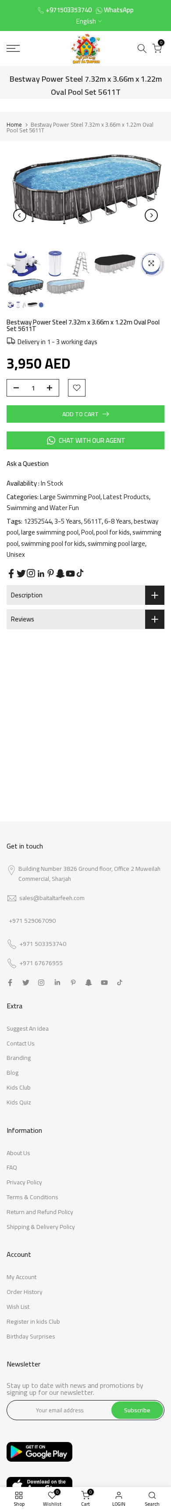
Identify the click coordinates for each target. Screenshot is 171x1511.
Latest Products (126, 496)
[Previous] (19, 215)
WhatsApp (119, 9)
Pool (87, 532)
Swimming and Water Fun (43, 507)
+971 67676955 (41, 963)
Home (14, 124)
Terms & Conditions (32, 1197)
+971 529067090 (32, 920)
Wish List (18, 1306)
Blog (12, 1072)
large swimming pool (49, 532)
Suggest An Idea (28, 1028)
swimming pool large (116, 543)
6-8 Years (117, 521)
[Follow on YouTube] (70, 573)
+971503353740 (69, 9)
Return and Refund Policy (40, 1212)
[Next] (151, 215)
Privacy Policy (24, 1182)
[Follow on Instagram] (31, 573)
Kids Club (19, 1087)
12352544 (38, 521)
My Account (21, 1277)
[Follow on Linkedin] (41, 574)
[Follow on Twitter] (21, 573)
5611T (93, 521)
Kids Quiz (19, 1102)
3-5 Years (67, 521)
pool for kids (113, 532)
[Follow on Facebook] (11, 573)
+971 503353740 (42, 944)
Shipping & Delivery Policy (41, 1226)
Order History (25, 1291)
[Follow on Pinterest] (50, 573)
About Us (18, 1153)
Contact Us (21, 1043)
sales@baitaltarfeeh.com (52, 898)
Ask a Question (28, 463)
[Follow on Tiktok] (80, 573)
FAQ (12, 1167)
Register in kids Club (33, 1321)
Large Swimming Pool (70, 496)
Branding (19, 1057)
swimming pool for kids (53, 543)
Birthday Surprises (31, 1336)
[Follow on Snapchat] (60, 573)
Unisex (16, 554)
